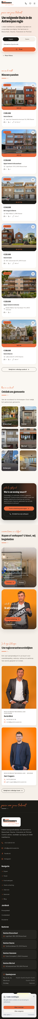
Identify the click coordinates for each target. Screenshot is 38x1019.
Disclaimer (5, 920)
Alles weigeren (19, 1011)
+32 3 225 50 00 (9, 843)
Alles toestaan (19, 1007)
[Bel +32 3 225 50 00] (26, 3)
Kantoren (6, 894)
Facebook (7, 853)
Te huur (21, 582)
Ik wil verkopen (8, 880)
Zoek (20, 49)
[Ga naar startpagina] (11, 822)
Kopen (11, 39)
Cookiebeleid (31, 1014)
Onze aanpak (10, 624)
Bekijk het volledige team (12, 790)
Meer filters (9, 55)
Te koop (9, 582)
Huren (27, 39)
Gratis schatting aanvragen (18, 508)
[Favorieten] (30, 3)
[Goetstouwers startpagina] (8, 3)
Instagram (7, 859)
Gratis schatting (11, 619)
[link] (19, 104)
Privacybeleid (6, 910)
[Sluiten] (33, 996)
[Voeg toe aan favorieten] (33, 85)
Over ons (6, 890)
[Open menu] (34, 3)
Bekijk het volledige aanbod (18, 369)
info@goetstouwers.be (11, 848)
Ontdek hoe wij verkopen (20, 514)
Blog (5, 899)
